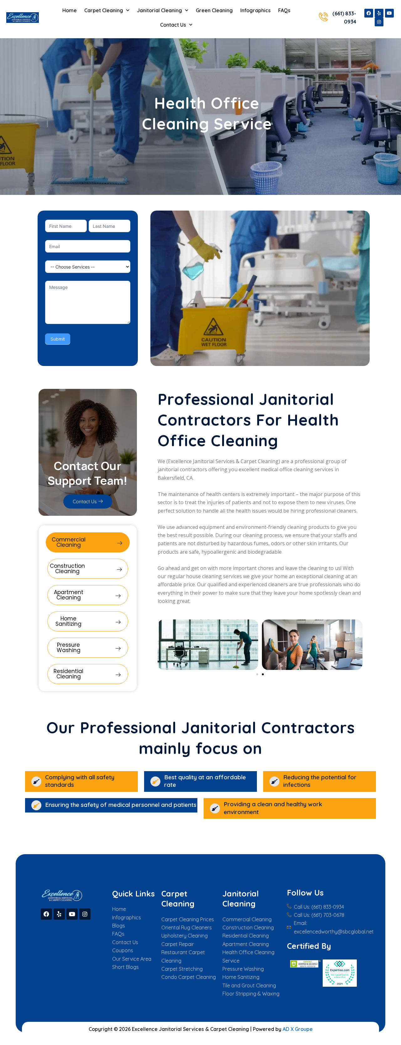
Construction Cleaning (67, 568)
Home (69, 10)
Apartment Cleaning (68, 594)
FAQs (284, 10)
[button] (257, 674)
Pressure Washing (69, 647)
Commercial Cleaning (69, 542)
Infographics (255, 10)
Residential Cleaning (68, 673)
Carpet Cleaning (103, 10)
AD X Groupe (298, 1029)
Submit (57, 339)
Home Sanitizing (68, 621)
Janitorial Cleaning (159, 10)
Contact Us (173, 25)
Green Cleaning (214, 10)
